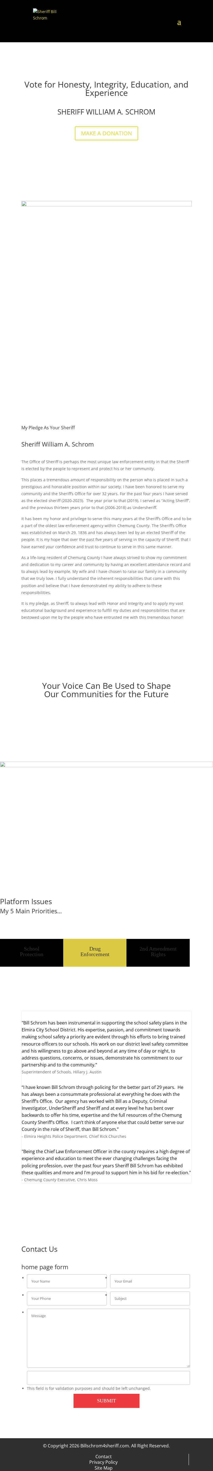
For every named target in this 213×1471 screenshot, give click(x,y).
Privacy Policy (103, 1462)
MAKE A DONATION (106, 133)
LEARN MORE (23, 923)
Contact (103, 1456)
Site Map (104, 1468)
